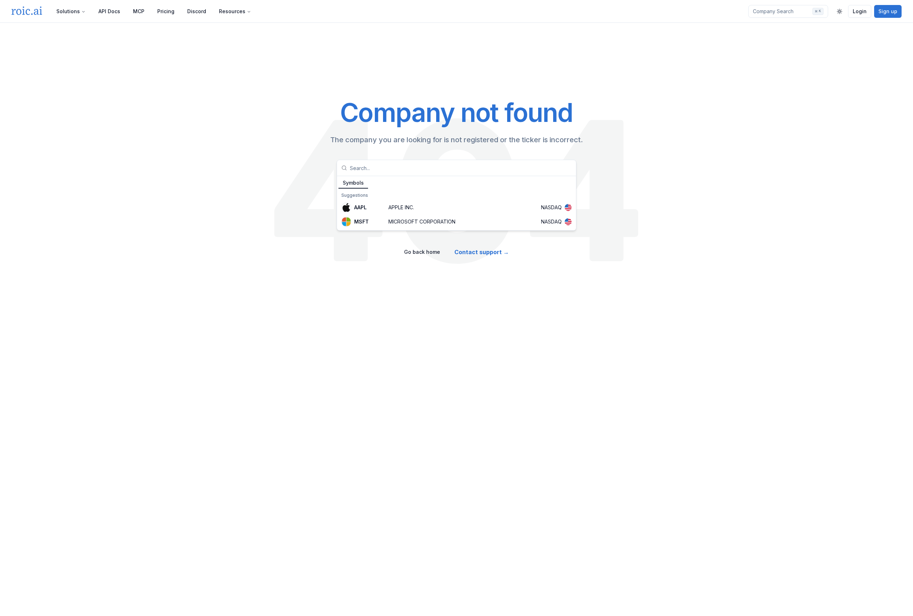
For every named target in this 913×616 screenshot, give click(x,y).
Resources (232, 11)
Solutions (68, 11)
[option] (456, 207)
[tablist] (456, 182)
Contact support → (481, 252)
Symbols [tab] (353, 183)
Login (860, 11)
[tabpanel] (456, 209)
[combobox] (461, 168)
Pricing (165, 11)
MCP (138, 11)
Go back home (422, 252)
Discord (196, 11)
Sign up (887, 11)
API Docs (109, 11)
